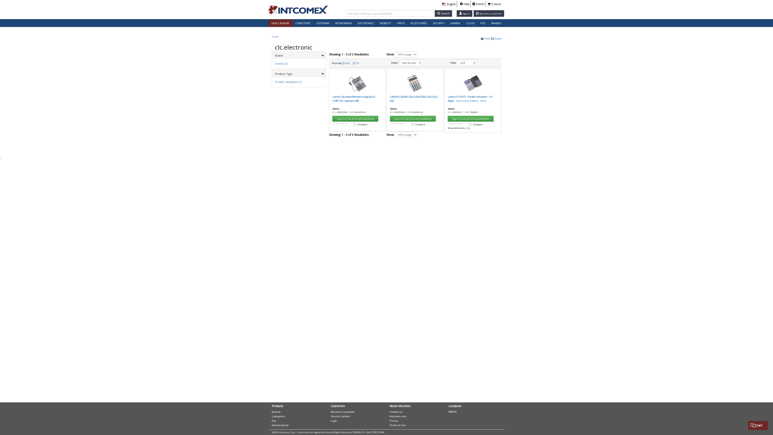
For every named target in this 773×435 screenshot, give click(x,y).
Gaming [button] (455, 23)
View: (453, 62)
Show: (390, 54)
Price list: (337, 63)
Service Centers (340, 416)
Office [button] (401, 23)
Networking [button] (343, 23)
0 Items (496, 4)
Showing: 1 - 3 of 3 (349, 54)
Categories (278, 416)
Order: (394, 62)
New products (280, 425)
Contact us (396, 412)
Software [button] (323, 23)
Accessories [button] (418, 23)
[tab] (299, 55)
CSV (357, 63)
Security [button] (438, 23)
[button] (449, 4)
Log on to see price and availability (355, 118)
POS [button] (483, 23)
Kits (274, 421)
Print (487, 38)
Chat (759, 425)
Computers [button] (303, 23)
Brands (496, 23)
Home (275, 36)
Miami (453, 411)
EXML (347, 63)
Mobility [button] (385, 23)
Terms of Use (398, 425)
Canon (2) (281, 63)
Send (498, 38)
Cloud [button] (470, 23)
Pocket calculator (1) (288, 82)
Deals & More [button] (280, 23)
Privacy (394, 421)
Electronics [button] (366, 23)
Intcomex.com (398, 416)
